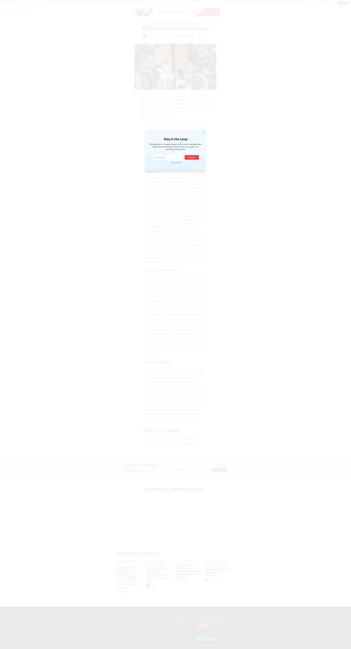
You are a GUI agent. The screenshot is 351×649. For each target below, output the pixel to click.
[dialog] (175, 324)
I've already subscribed (175, 162)
